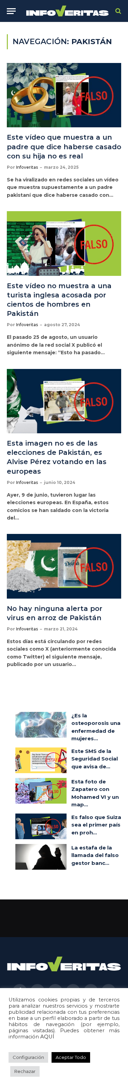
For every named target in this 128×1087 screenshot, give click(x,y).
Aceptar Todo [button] (71, 1057)
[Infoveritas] (67, 11)
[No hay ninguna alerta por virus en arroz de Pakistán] (64, 566)
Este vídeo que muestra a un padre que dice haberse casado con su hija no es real (64, 146)
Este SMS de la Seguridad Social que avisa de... (94, 759)
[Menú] (11, 11)
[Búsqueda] (117, 11)
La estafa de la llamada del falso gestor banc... (95, 855)
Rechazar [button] (24, 1071)
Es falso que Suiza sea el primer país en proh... (96, 825)
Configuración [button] (28, 1057)
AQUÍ (47, 1037)
